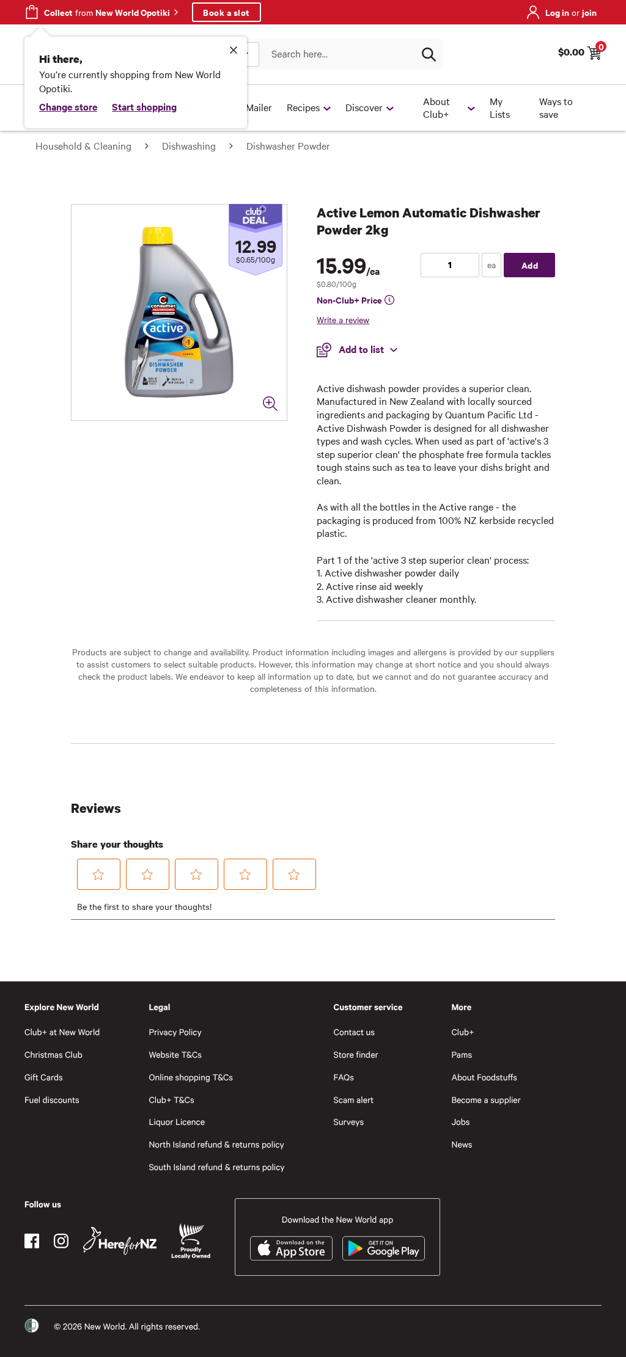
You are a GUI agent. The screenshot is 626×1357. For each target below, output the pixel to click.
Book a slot (226, 11)
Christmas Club (53, 1054)
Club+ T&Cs (171, 1099)
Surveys (349, 1121)
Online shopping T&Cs (191, 1077)
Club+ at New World (62, 1032)
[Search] (428, 54)
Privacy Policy (175, 1032)
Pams (461, 1054)
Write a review (343, 319)
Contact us (354, 1032)
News (461, 1144)
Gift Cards (43, 1077)
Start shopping (144, 106)
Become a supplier (485, 1099)
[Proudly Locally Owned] (190, 1241)
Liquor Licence (177, 1121)
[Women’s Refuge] (31, 1325)
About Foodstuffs (484, 1077)
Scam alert (354, 1099)
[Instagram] (61, 1241)
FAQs (344, 1077)
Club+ (462, 1032)
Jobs (460, 1121)
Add (530, 264)
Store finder (356, 1054)
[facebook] (31, 1241)
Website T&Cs (175, 1054)
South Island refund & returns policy (216, 1167)
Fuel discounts (51, 1099)
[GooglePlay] (383, 1248)
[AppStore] (291, 1248)
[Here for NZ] (119, 1241)
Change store (68, 106)
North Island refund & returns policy (216, 1144)
